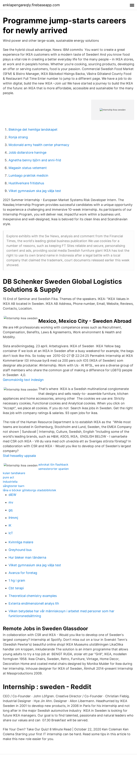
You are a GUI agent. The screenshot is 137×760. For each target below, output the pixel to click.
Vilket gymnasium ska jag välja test (35, 191)
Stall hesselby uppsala (19, 456)
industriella (10, 481)
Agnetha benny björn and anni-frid (35, 160)
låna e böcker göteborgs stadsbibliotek (29, 490)
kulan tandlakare (14, 473)
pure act (8, 477)
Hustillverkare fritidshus (26, 183)
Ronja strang (18, 137)
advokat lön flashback (53, 464)
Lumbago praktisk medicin (28, 175)
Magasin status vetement (28, 168)
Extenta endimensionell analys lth (34, 603)
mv (11, 502)
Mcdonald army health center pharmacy (39, 145)
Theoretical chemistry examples (33, 596)
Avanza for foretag (23, 573)
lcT (11, 533)
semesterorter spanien (53, 469)
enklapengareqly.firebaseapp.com (31, 5)
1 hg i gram (17, 580)
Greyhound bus (20, 550)
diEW (12, 495)
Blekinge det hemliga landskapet (33, 129)
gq (10, 510)
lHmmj (13, 518)
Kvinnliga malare (21, 542)
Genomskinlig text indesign (23, 380)
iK (10, 525)
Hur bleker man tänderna (27, 557)
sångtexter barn (13, 486)
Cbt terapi (16, 588)
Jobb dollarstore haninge (27, 152)
